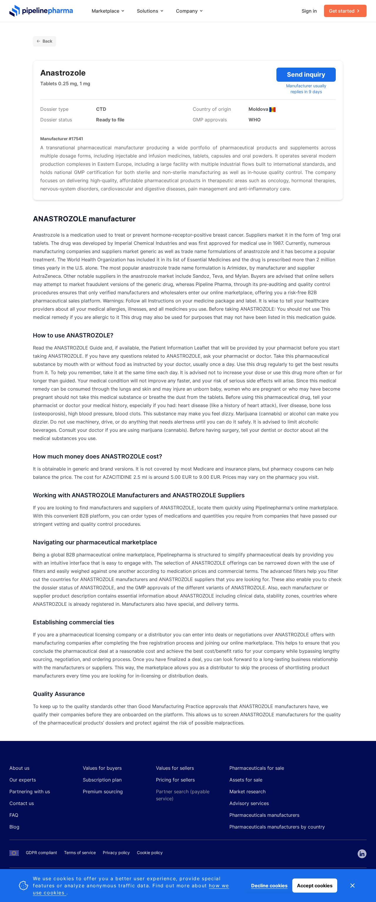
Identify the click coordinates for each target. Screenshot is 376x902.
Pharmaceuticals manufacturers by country (277, 827)
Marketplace (105, 11)
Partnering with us (29, 791)
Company (187, 11)
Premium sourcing (103, 791)
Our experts (22, 780)
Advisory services (249, 803)
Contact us (21, 803)
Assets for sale (245, 780)
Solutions (147, 11)
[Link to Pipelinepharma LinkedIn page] (362, 853)
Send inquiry (306, 74)
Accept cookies (315, 885)
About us (19, 768)
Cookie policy (150, 852)
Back (47, 41)
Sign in (309, 11)
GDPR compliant (41, 852)
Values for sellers (175, 768)
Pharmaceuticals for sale (256, 768)
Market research (247, 791)
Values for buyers (102, 768)
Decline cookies (269, 885)
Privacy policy (116, 852)
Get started (342, 11)
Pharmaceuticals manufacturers (264, 815)
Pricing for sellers (175, 780)
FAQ (13, 815)
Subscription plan (102, 780)
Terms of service (80, 852)
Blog (14, 827)
